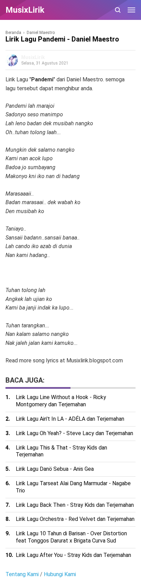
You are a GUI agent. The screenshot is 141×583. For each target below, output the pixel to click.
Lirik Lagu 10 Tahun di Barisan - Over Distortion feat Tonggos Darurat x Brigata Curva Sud (71, 537)
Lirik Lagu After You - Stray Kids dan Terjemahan (73, 555)
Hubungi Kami (60, 574)
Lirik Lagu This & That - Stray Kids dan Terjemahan (61, 451)
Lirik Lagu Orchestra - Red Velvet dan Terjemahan (75, 519)
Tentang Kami (22, 574)
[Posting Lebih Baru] (9, 368)
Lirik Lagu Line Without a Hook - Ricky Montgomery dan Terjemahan (61, 401)
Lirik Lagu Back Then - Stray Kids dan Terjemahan (75, 505)
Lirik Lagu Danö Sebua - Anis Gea (55, 469)
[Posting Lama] (19, 368)
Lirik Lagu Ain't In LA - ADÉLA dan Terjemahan (70, 419)
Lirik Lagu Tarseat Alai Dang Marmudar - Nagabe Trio (73, 487)
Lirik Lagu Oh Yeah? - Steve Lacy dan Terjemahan (74, 433)
